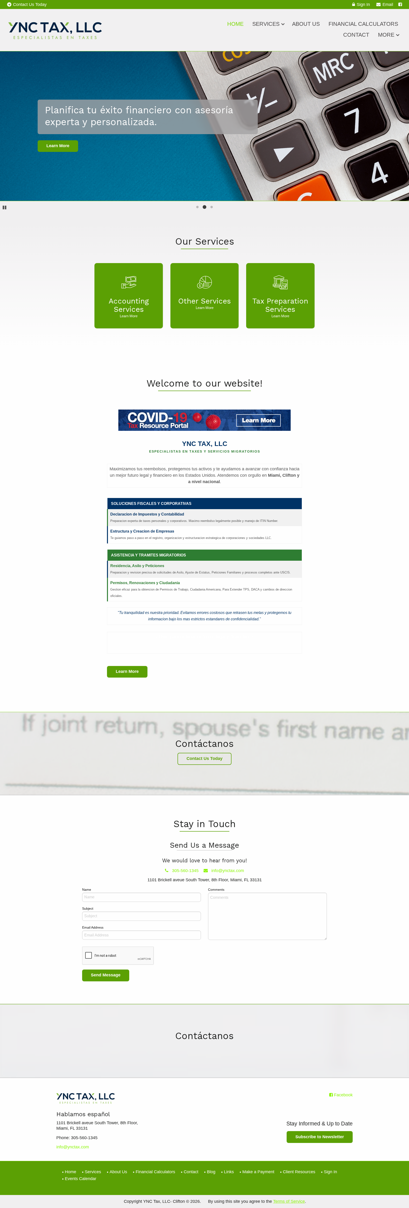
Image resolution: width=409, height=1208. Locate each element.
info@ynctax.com (227, 870)
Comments (216, 889)
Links (229, 1171)
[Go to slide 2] (204, 207)
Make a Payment (258, 1171)
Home (235, 24)
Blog (211, 1171)
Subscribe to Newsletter (319, 1136)
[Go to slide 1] (197, 207)
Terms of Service (289, 1201)
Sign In (363, 4)
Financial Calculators (363, 24)
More (386, 35)
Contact (356, 35)
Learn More (127, 671)
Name (86, 889)
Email (387, 4)
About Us (306, 24)
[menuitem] (235, 23)
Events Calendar (80, 1178)
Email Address (92, 927)
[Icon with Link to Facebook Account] (400, 4)
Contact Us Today (30, 4)
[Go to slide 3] (211, 207)
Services (266, 24)
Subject (87, 908)
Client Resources (299, 1171)
